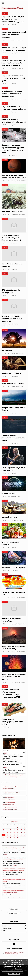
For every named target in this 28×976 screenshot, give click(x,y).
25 (24, 835)
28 (10, 837)
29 (14, 837)
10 (21, 829)
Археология (15, 125)
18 (24, 832)
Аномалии (15, 443)
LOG (14, 788)
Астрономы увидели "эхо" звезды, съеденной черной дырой (13, 78)
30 (17, 837)
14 (9, 155)
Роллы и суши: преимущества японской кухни (12, 721)
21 (10, 835)
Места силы (7, 350)
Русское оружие (8, 493)
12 (3, 832)
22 (14, 835)
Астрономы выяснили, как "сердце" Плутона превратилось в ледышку (13, 19)
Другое (14, 295)
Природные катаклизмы (19, 53)
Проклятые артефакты (11, 373)
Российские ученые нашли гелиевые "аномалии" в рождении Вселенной (13, 62)
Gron (22, 897)
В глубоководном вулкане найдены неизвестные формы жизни (13, 93)
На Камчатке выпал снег (12, 211)
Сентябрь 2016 (14, 821)
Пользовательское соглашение (11, 953)
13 (7, 832)
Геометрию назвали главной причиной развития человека (14, 34)
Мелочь (5, 854)
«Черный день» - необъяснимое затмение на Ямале (13, 437)
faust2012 (9, 887)
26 (3, 837)
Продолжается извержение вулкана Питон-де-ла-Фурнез (13, 676)
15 (14, 832)
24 (21, 835)
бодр (10, 876)
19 (3, 835)
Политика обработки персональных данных (14, 952)
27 (7, 837)
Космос (14, 24)
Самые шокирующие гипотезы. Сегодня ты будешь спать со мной (11, 237)
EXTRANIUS (15, 865)
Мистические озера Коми (13, 384)
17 (21, 832)
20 (7, 835)
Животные (15, 570)
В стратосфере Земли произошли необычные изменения (12, 318)
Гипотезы (14, 243)
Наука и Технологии (17, 40)
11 (9, 324)
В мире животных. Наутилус (14, 567)
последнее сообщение (7, 788)
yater (14, 804)
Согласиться (14, 974)
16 (17, 832)
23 (17, 835)
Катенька (15, 809)
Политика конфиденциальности (11, 955)
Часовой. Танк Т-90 (9, 517)
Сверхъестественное (17, 353)
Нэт (13, 793)
